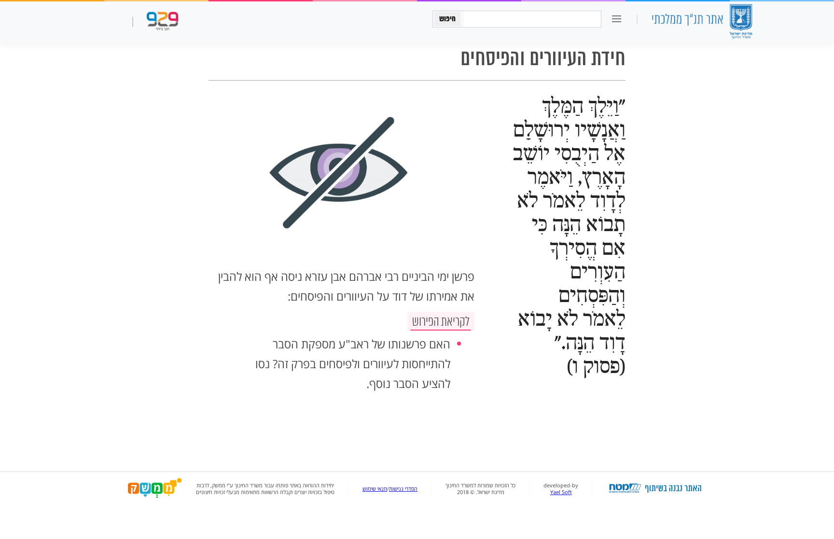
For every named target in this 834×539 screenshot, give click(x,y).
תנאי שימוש (374, 488)
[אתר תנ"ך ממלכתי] (701, 22)
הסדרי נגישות (403, 488)
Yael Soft (561, 492)
